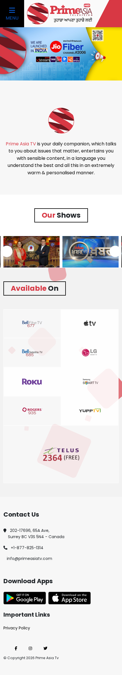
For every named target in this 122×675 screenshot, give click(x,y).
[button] (6, 251)
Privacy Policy (16, 628)
